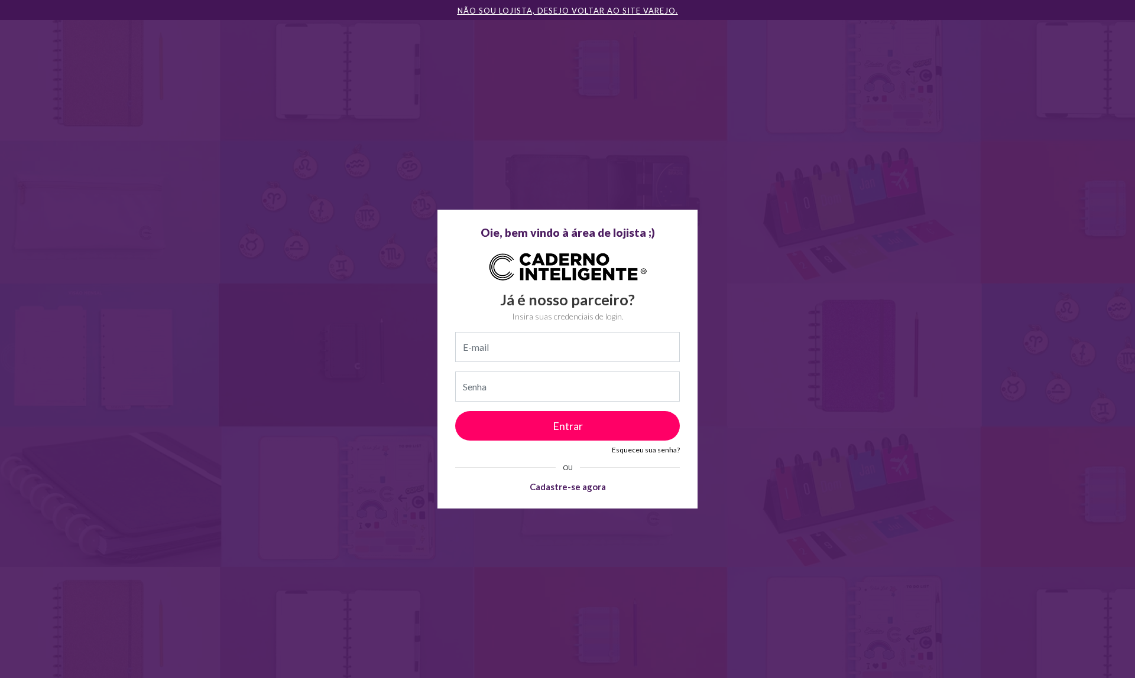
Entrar (568, 425)
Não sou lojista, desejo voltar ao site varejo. (568, 10)
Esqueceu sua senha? (646, 449)
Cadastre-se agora (568, 486)
